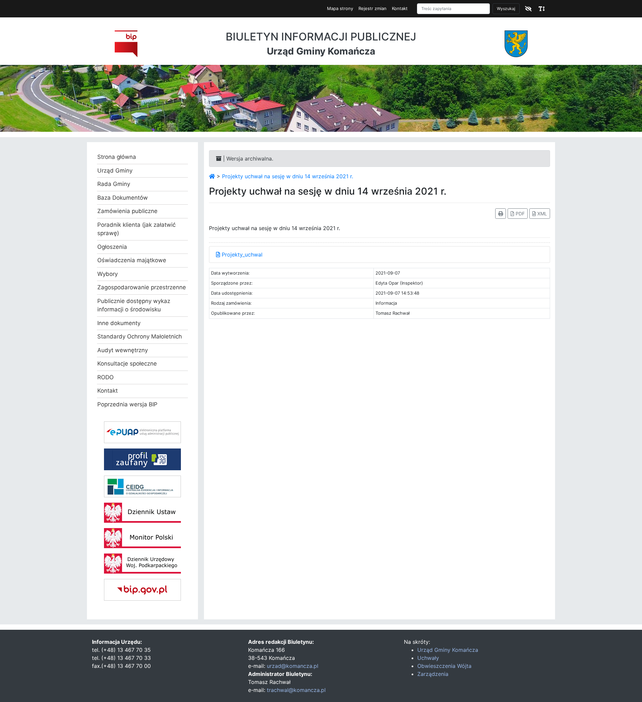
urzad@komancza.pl (292, 666)
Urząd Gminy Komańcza (447, 649)
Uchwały (428, 658)
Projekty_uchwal (241, 254)
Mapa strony (340, 8)
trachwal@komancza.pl (296, 690)
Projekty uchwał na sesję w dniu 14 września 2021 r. (287, 176)
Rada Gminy (113, 184)
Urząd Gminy (114, 170)
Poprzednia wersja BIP (127, 404)
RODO (105, 377)
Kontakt (400, 8)
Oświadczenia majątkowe (131, 260)
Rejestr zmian (372, 8)
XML (541, 213)
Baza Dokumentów (122, 197)
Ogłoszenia (112, 246)
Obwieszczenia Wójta (444, 666)
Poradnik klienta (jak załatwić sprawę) (136, 229)
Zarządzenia (432, 674)
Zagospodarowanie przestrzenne (141, 287)
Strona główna (116, 157)
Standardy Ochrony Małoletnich (139, 336)
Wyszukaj (506, 8)
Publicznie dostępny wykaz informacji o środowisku (133, 305)
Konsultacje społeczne (127, 363)
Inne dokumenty (118, 323)
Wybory (107, 274)
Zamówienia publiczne (127, 211)
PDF (519, 213)
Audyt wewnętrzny (122, 350)
